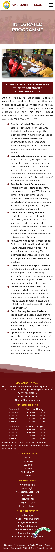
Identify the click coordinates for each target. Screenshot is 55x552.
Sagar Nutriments (28, 522)
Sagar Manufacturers (28, 518)
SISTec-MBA (28, 471)
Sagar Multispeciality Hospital (28, 536)
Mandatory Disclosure (28, 491)
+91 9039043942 (28, 396)
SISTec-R (27, 464)
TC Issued (28, 495)
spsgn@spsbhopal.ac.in (29, 400)
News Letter (28, 498)
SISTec (27, 457)
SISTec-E (27, 468)
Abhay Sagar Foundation (28, 529)
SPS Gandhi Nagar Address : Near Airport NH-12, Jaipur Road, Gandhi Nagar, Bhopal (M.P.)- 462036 (28, 388)
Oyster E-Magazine (28, 505)
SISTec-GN (28, 461)
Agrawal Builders (28, 525)
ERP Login (28, 488)
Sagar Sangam (27, 502)
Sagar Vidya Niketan (28, 533)
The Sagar (28, 515)
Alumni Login (28, 484)
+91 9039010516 (28, 393)
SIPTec (27, 475)
